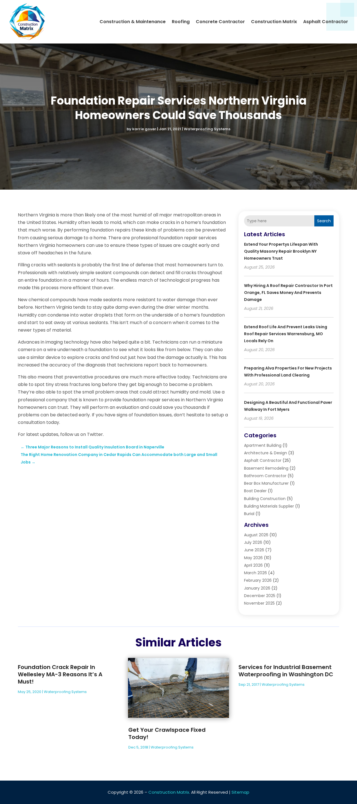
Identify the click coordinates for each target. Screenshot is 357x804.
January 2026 (257, 588)
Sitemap (240, 792)
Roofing (181, 21)
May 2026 (253, 558)
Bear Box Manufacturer (266, 483)
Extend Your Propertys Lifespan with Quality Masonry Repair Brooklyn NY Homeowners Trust (281, 251)
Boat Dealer (255, 491)
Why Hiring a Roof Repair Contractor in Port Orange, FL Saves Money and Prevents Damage (288, 292)
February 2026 (258, 580)
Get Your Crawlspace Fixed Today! (167, 733)
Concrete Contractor (220, 21)
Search (324, 221)
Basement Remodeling (266, 468)
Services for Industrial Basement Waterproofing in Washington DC (285, 670)
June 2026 (254, 550)
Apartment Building (262, 445)
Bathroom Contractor (265, 476)
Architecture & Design (265, 453)
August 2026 (256, 535)
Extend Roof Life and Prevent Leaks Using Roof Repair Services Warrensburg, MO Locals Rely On (285, 334)
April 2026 (253, 565)
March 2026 (255, 573)
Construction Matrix (274, 21)
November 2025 (259, 603)
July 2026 (253, 542)
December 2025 (259, 595)
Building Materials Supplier (269, 506)
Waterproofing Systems (207, 129)
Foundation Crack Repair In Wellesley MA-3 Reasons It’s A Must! (60, 674)
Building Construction (265, 498)
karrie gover (144, 129)
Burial (249, 513)
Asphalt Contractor (325, 21)
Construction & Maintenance (133, 21)
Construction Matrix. (169, 792)
